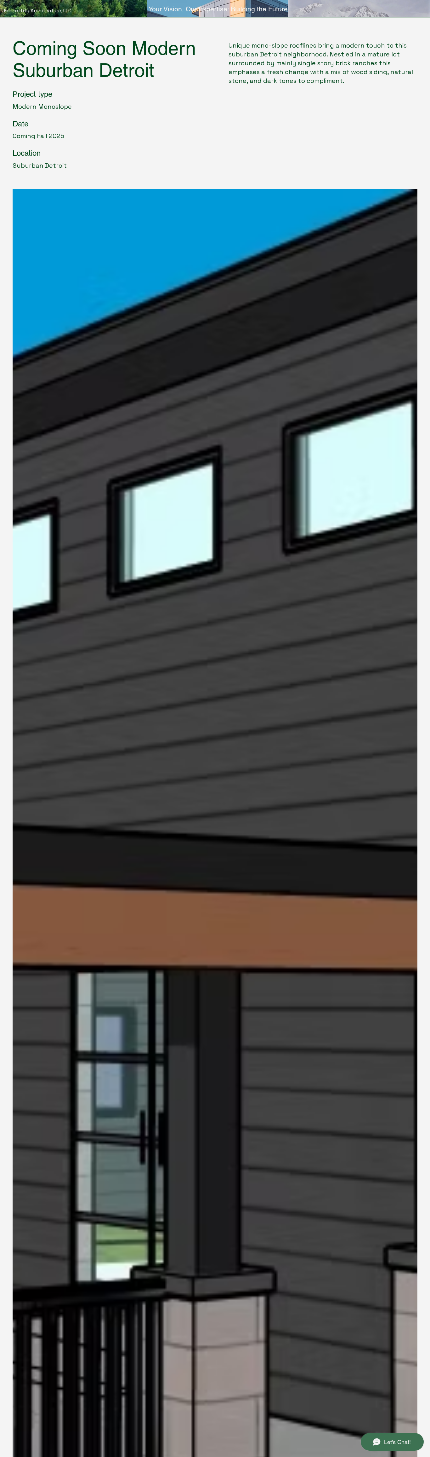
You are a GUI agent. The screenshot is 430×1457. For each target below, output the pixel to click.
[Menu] (411, 12)
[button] (206, 9)
